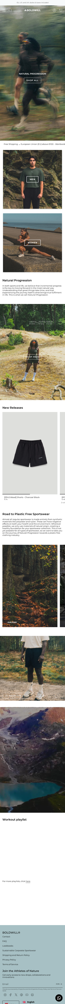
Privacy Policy (9, 960)
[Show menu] (4, 10)
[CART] (61, 10)
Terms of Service (10, 964)
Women (32, 243)
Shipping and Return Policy (16, 955)
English (30, 1002)
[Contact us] (59, 998)
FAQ (4, 941)
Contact (6, 937)
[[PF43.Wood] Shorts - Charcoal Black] (29, 453)
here (28, 881)
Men (32, 179)
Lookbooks (7, 946)
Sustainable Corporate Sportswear (19, 950)
